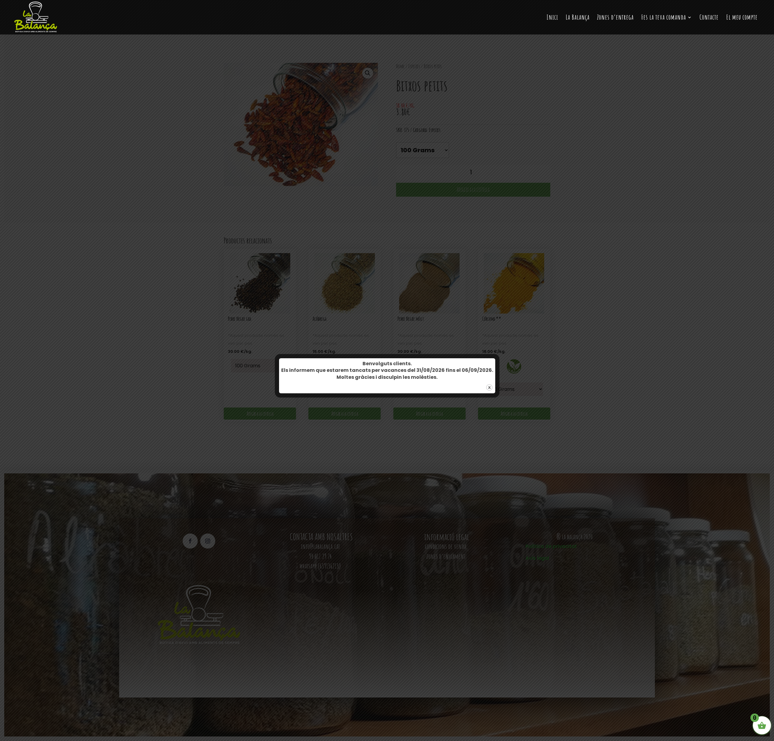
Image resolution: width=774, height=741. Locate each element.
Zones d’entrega (615, 18)
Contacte (709, 18)
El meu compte (742, 18)
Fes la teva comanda (663, 18)
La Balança (578, 18)
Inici (552, 18)
